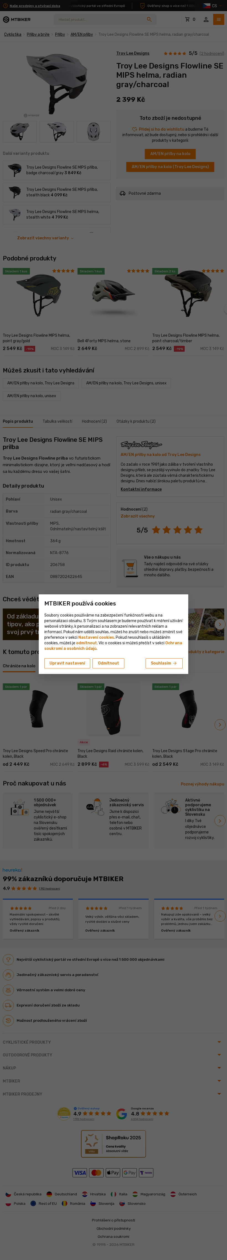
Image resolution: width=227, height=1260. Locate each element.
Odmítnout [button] (108, 663)
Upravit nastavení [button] (67, 663)
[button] (86, 643)
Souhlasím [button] (164, 663)
